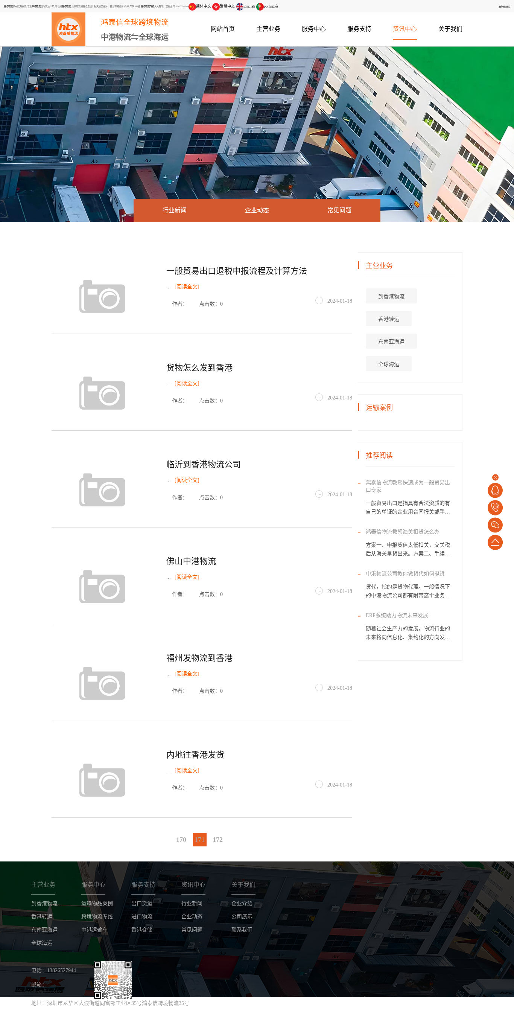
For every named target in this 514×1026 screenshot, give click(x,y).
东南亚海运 (391, 342)
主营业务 (268, 29)
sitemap (504, 6)
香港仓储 (141, 930)
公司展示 (241, 916)
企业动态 (257, 210)
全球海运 (388, 364)
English (249, 6)
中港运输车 (94, 930)
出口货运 (141, 903)
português (271, 6)
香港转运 (388, 319)
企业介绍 (241, 903)
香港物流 (66, 6)
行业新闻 (175, 210)
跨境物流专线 (97, 916)
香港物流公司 (10, 6)
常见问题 (339, 210)
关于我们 (450, 29)
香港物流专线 (147, 6)
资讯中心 (405, 29)
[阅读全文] (187, 287)
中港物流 (36, 6)
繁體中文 (227, 6)
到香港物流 (391, 296)
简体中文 (203, 6)
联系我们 (241, 930)
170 (181, 839)
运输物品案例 (97, 903)
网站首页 (223, 29)
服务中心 (314, 29)
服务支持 (359, 29)
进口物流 (141, 916)
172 (218, 839)
